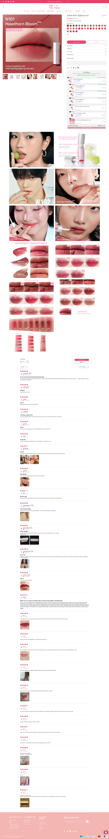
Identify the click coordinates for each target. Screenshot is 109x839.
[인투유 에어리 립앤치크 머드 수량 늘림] (73, 37)
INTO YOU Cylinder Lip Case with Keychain (82, 106)
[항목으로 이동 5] (35, 76)
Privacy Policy (27, 824)
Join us (40, 829)
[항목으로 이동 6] (41, 76)
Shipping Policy (27, 820)
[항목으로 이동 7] (47, 76)
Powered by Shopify (17, 836)
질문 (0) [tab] (26, 366)
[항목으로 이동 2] (17, 76)
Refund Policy (27, 822)
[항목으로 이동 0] (5, 76)
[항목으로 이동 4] (29, 76)
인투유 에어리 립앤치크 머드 (78, 79)
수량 (68, 34)
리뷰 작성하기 (82, 359)
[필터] (80, 367)
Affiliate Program (13, 824)
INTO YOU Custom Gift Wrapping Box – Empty (83, 120)
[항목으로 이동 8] (53, 76)
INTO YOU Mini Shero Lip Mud (80, 113)
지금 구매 (96, 42)
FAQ (40, 825)
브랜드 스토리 (12, 820)
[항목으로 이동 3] (23, 76)
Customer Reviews (13, 828)
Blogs (10, 822)
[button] (70, 18)
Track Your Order (43, 823)
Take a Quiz (41, 827)
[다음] (68, 1)
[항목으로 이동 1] (11, 76)
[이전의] (40, 1)
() (86, 127)
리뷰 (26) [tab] (22, 366)
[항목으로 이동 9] (59, 76)
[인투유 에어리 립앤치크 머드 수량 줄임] (68, 37)
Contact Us (41, 822)
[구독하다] (87, 821)
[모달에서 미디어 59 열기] (32, 44)
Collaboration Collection (14, 826)
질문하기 (82, 362)
